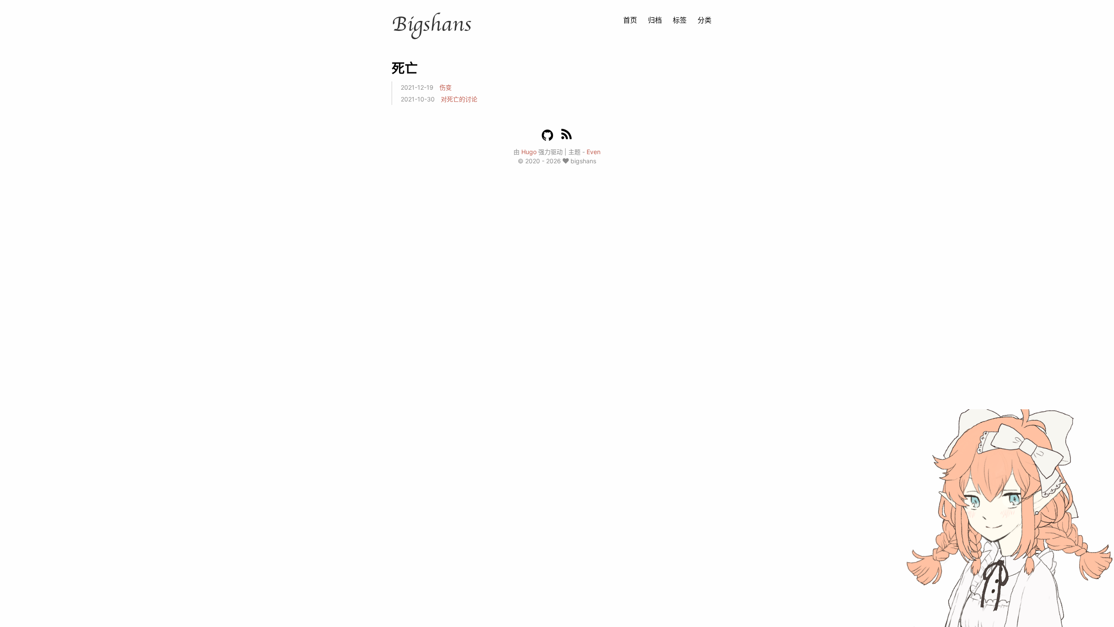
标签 (680, 20)
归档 (655, 20)
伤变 (446, 87)
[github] (547, 135)
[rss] (566, 135)
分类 (704, 20)
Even (594, 151)
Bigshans (431, 24)
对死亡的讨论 (459, 99)
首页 (630, 20)
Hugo (529, 151)
